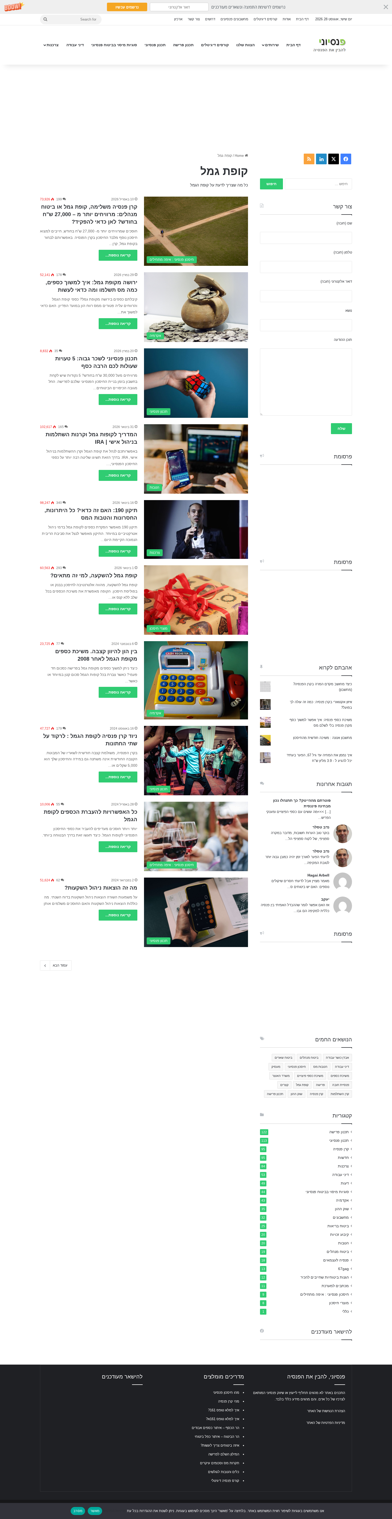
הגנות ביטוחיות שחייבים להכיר (325, 1277)
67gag (343, 1269)
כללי (345, 1312)
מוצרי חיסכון (339, 1303)
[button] (196, 7)
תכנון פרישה (183, 45)
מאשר (94, 1511)
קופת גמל (302, 1085)
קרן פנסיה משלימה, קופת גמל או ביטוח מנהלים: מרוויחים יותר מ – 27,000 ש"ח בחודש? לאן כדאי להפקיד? (89, 214)
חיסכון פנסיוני (297, 1067)
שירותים (272, 45)
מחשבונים (341, 1218)
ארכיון (178, 19)
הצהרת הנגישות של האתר (326, 1411)
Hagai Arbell (318, 875)
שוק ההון (296, 1094)
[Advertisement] (196, 107)
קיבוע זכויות (339, 1235)
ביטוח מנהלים (309, 1058)
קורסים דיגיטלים (265, 19)
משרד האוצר (281, 1076)
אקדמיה (342, 1200)
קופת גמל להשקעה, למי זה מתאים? (93, 575)
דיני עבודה (75, 45)
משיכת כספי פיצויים (310, 1076)
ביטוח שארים (283, 1058)
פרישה (320, 1085)
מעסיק (275, 1067)
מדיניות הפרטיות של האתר (325, 1423)
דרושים (210, 19)
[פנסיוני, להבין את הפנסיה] (331, 45)
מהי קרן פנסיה (228, 1401)
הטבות (343, 1243)
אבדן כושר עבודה (337, 1058)
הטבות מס (320, 1067)
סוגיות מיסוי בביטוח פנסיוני (114, 45)
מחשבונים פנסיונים (234, 19)
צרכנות (53, 45)
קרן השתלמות (340, 1094)
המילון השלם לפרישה (223, 1454)
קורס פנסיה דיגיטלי (225, 1481)
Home (240, 156)
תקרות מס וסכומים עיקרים (219, 1463)
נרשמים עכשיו (127, 7)
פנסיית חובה (340, 1085)
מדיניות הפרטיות (114, 1511)
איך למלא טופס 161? (223, 1410)
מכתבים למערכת (335, 1286)
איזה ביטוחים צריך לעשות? (220, 1445)
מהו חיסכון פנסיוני (226, 1393)
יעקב (325, 899)
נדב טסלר (321, 827)
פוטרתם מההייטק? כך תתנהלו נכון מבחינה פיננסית (302, 803)
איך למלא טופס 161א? (222, 1419)
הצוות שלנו (245, 45)
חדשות (343, 1158)
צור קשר (194, 19)
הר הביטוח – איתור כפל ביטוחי (217, 1437)
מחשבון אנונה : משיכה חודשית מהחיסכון (322, 738)
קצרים (284, 1085)
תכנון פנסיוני (155, 45)
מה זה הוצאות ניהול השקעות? (101, 888)
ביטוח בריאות (338, 1226)
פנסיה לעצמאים (336, 1260)
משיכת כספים (340, 1076)
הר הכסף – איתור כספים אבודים (215, 1428)
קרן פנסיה (316, 1094)
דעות (345, 1183)
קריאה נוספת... (118, 255)
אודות (287, 19)
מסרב (77, 1511)
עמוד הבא (60, 965)
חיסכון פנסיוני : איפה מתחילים (324, 1294)
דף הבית (302, 19)
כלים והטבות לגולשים (223, 1472)
